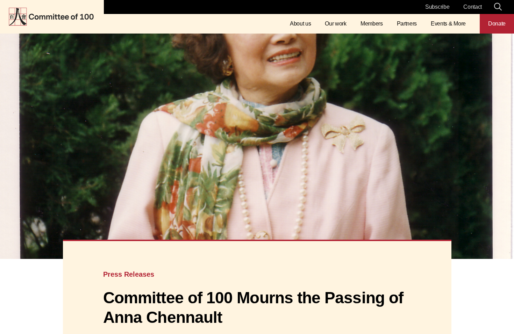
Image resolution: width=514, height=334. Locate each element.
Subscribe (437, 7)
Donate (497, 24)
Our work (335, 24)
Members (371, 24)
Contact (472, 7)
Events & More (448, 24)
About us (300, 24)
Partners (407, 24)
